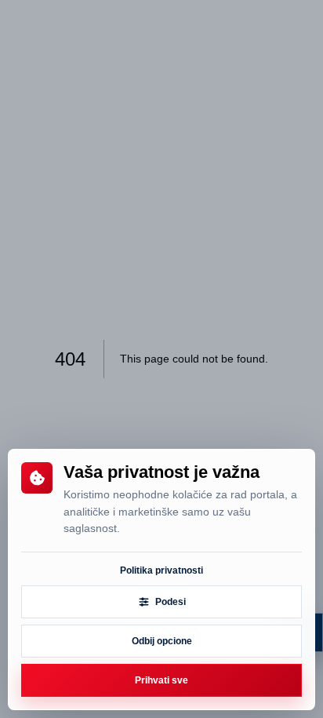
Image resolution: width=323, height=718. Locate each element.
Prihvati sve (161, 680)
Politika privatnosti (161, 570)
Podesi (170, 601)
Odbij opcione (162, 641)
